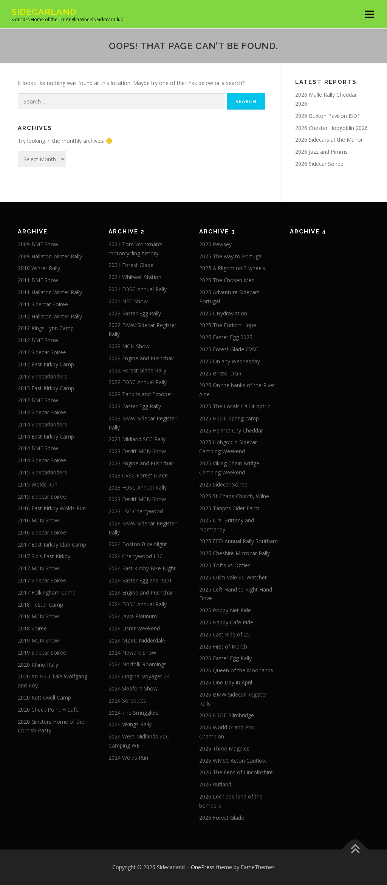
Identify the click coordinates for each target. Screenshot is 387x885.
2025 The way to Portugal (231, 256)
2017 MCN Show (38, 568)
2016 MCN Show (38, 520)
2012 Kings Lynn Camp (46, 328)
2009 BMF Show (38, 244)
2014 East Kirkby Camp (46, 436)
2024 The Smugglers (133, 712)
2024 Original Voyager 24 (139, 676)
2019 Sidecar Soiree (42, 652)
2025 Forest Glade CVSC (229, 349)
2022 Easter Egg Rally (134, 313)
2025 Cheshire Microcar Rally (234, 553)
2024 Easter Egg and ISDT (140, 580)
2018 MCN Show (38, 616)
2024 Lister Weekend (134, 628)
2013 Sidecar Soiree (42, 412)
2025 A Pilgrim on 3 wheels (232, 268)
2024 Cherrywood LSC (135, 556)
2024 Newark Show (132, 652)
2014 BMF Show (38, 448)
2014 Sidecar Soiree (42, 460)
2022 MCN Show (129, 346)
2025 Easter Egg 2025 (225, 337)
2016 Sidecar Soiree (42, 532)
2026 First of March (223, 646)
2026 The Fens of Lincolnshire (236, 772)
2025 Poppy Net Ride (225, 610)
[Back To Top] (355, 849)
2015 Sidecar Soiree (42, 496)
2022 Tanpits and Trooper (140, 394)
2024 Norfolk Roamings (137, 664)
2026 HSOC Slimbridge (226, 715)
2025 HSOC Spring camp (229, 418)
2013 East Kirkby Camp (46, 388)
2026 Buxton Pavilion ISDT (328, 115)
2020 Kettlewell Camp (44, 697)
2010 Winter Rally (39, 268)
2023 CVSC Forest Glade (138, 475)
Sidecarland (43, 11)
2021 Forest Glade (130, 265)
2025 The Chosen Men (227, 280)
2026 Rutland (215, 784)
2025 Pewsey (215, 244)
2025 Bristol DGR (220, 373)
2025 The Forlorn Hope (227, 325)
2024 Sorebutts (127, 700)
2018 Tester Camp (40, 604)
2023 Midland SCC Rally (137, 439)
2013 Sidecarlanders (42, 376)
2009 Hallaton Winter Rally (50, 256)
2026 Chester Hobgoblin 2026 (331, 127)
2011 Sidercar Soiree (43, 304)
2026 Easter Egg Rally (225, 658)
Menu (369, 14)
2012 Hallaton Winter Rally (50, 316)
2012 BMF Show (38, 340)
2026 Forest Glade (221, 817)
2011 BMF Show (38, 280)
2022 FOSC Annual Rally (137, 382)
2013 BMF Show (38, 400)
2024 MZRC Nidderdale (136, 640)
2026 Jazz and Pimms (321, 151)
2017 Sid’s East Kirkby (44, 556)
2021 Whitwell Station (134, 277)
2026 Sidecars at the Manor (329, 139)
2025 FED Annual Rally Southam (238, 541)
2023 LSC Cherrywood (135, 511)
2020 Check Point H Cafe (48, 709)
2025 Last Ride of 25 (224, 634)
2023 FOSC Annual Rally (137, 487)
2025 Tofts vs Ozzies (225, 565)
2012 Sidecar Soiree (42, 352)
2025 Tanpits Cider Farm (229, 508)
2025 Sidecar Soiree (223, 484)
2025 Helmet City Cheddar (231, 430)
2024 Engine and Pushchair (141, 592)
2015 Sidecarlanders (42, 472)
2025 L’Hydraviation (223, 313)
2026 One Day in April (225, 682)
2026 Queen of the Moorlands (236, 670)
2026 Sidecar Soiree (319, 163)
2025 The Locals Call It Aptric (234, 406)
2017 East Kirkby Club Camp (52, 544)
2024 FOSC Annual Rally (137, 604)
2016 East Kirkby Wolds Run (52, 508)
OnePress (203, 867)
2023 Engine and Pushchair (141, 463)
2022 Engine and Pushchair (141, 358)
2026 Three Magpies (224, 748)
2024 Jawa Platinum (132, 616)
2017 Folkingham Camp (47, 592)
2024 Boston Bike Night (137, 544)
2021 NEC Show (128, 301)
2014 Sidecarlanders (42, 424)
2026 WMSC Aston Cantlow (232, 760)
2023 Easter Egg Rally (134, 406)
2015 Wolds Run (37, 484)
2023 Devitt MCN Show (137, 451)
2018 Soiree (32, 628)
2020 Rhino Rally (38, 664)
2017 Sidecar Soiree (42, 580)
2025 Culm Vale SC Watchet (233, 577)
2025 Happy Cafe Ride (226, 622)
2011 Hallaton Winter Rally (50, 292)
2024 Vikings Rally (130, 724)
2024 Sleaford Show (133, 688)
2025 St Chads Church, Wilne (234, 496)
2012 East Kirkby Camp (46, 364)
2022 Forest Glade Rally (137, 370)
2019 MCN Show (38, 640)
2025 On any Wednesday (229, 361)
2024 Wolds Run (128, 757)
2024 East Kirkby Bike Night (142, 568)
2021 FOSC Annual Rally (137, 289)
